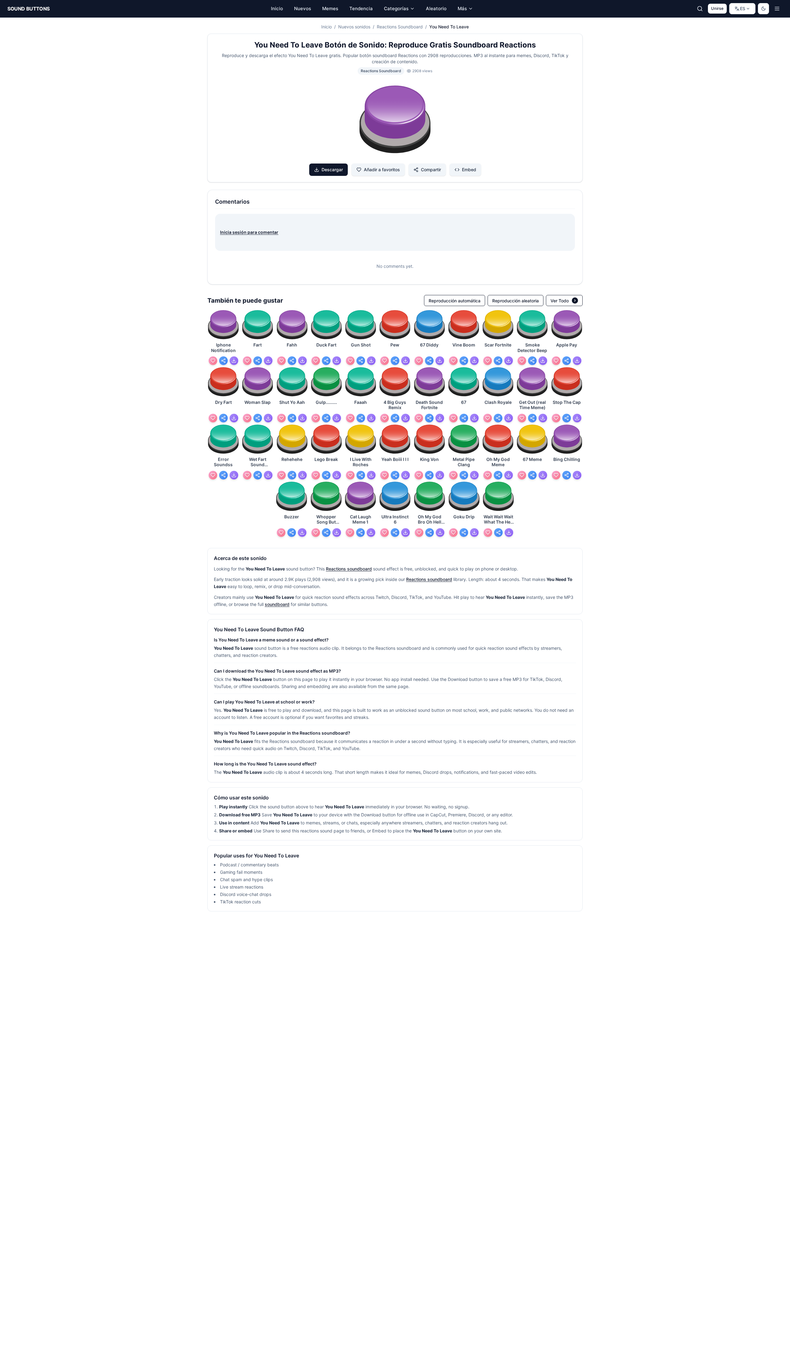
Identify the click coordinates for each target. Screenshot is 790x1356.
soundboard (277, 604)
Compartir (431, 169)
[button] (395, 120)
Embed (469, 169)
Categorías (396, 8)
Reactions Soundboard (400, 26)
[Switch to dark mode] (763, 8)
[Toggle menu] (777, 8)
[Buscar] (699, 8)
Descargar (332, 169)
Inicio (326, 26)
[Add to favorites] (213, 360)
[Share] (223, 360)
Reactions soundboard (349, 568)
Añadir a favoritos (382, 169)
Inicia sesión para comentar (249, 232)
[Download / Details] (234, 360)
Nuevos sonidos (354, 26)
